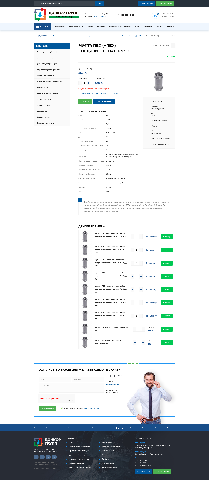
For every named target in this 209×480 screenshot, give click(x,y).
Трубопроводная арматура (48, 58)
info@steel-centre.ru (100, 16)
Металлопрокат (43, 105)
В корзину (85, 101)
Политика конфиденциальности (45, 464)
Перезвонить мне (146, 3)
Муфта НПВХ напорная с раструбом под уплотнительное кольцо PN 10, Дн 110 (111, 236)
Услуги (137, 26)
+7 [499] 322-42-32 (143, 439)
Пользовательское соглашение (45, 462)
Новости (148, 26)
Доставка (101, 26)
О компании (58, 26)
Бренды (72, 442)
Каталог (64, 36)
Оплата (90, 26)
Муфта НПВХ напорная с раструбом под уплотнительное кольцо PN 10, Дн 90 (111, 315)
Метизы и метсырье (45, 76)
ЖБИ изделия (42, 87)
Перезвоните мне (143, 471)
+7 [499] (125, 15)
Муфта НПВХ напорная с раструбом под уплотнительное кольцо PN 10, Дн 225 (111, 289)
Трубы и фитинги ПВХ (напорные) (113, 36)
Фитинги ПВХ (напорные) (127, 36)
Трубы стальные (44, 99)
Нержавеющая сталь (45, 123)
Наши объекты (75, 26)
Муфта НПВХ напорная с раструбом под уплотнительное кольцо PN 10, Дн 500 (111, 263)
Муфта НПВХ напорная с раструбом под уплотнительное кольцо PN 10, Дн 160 (111, 249)
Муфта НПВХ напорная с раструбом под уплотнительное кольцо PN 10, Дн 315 (111, 276)
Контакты (171, 26)
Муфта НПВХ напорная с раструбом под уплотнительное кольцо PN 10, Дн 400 (111, 302)
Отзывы (159, 26)
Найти (100, 3)
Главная (56, 36)
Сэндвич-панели (44, 117)
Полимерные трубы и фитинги (76, 36)
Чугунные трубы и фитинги (48, 70)
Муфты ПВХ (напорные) (138, 36)
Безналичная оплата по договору (94, 93)
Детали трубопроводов (47, 64)
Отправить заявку (165, 3)
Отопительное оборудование (49, 81)
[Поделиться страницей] (173, 45)
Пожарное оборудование (47, 93)
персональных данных (91, 408)
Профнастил (42, 111)
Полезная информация (119, 26)
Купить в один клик (104, 101)
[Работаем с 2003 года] (56, 14)
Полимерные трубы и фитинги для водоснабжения (94, 36)
